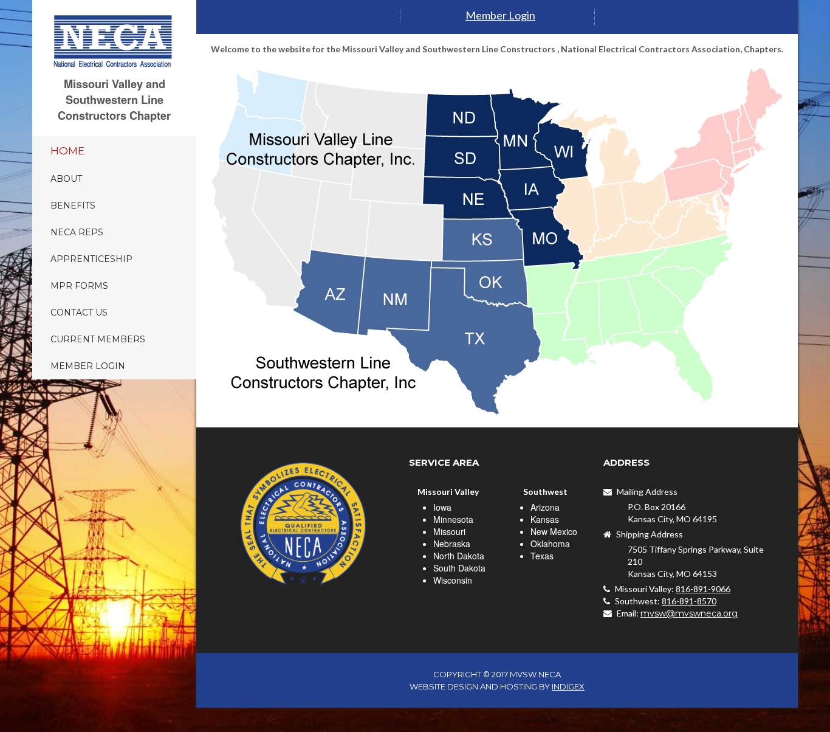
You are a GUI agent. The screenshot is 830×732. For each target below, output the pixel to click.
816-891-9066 (703, 589)
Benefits (72, 205)
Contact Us (79, 312)
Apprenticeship (91, 259)
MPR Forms (79, 285)
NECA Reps (76, 232)
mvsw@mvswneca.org (689, 613)
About (66, 178)
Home (67, 150)
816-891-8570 (689, 601)
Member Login (87, 366)
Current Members (97, 339)
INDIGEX (568, 686)
